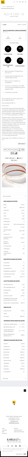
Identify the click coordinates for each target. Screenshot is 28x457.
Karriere (16, 428)
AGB (3, 431)
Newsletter (4, 430)
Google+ (20, 158)
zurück (4, 24)
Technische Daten (7, 196)
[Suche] (14, 2)
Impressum (4, 433)
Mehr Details (19, 454)
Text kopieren (22, 143)
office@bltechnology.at (14, 423)
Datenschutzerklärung (19, 431)
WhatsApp (14, 160)
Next (24, 186)
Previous (21, 186)
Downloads (5, 378)
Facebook (12, 158)
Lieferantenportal (18, 430)
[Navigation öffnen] (25, 2)
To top (25, 390)
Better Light (7, 2)
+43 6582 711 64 (14, 421)
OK (24, 454)
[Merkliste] (17, 2)
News (3, 428)
